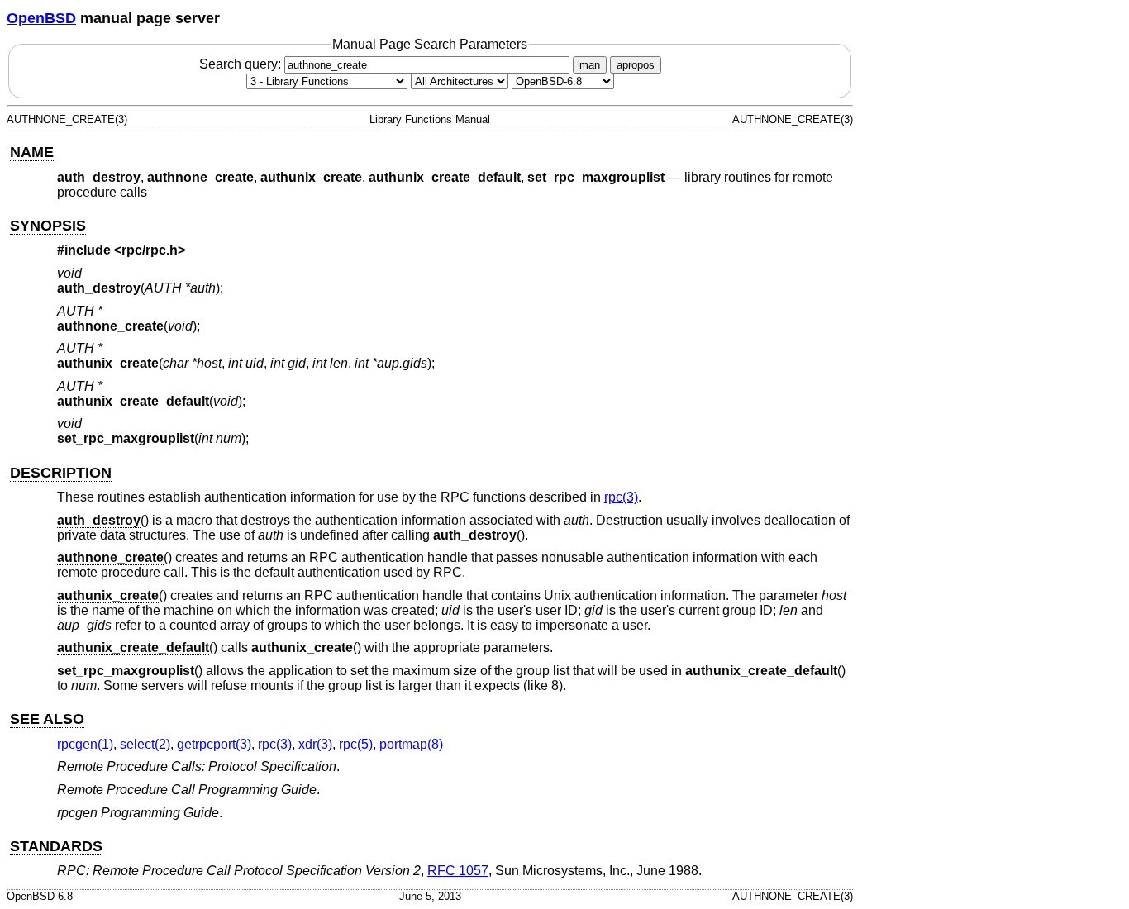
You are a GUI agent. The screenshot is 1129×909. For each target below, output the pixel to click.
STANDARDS (56, 846)
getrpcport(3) (214, 744)
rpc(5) (356, 744)
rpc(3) (621, 497)
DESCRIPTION (61, 472)
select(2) (145, 744)
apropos (636, 65)
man (589, 65)
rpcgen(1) (85, 744)
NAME (32, 152)
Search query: (241, 64)
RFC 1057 (457, 871)
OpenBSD (41, 18)
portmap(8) (411, 744)
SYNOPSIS (48, 225)
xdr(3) (315, 744)
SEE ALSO (47, 719)
